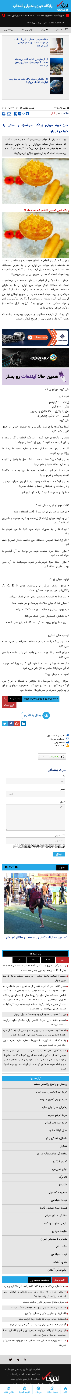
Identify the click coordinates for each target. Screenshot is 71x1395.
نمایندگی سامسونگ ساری (52, 1153)
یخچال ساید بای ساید (54, 1107)
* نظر (62, 802)
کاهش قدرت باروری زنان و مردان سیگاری (45, 1313)
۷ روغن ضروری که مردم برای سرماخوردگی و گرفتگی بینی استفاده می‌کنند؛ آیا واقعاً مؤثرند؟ (34, 1294)
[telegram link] (18, 1359)
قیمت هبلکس (59, 1200)
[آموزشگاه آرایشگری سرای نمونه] (35, 376)
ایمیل (62, 789)
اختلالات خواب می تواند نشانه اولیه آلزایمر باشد (42, 1319)
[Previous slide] (16, 867)
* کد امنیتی (59, 835)
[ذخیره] (15, 114)
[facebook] (11, 723)
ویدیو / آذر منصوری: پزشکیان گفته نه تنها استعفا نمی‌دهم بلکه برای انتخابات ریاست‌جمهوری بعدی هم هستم (34, 968)
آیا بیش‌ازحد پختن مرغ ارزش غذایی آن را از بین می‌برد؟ (38, 1325)
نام (64, 776)
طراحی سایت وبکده (55, 1223)
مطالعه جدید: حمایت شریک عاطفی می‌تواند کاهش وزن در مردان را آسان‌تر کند (30, 42)
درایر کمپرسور (59, 1169)
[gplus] (17, 723)
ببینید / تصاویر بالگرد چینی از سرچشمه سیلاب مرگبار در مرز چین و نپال (34, 978)
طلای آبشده (60, 1262)
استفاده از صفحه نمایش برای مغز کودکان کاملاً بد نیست (38, 1308)
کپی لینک (9, 705)
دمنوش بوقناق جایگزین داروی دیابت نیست (44, 1302)
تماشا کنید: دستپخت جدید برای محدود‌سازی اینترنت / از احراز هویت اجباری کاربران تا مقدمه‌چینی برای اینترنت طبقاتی (34, 1032)
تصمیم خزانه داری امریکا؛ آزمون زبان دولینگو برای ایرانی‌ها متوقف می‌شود (34, 1022)
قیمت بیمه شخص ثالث (53, 1208)
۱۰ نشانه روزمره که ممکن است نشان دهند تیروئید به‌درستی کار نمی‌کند (34, 1343)
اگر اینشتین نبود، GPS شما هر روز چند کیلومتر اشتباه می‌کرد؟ (28, 80)
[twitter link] (11, 1359)
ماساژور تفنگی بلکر (56, 1138)
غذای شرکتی (60, 1161)
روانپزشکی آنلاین (57, 1270)
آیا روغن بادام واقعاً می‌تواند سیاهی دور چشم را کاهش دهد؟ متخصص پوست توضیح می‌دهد (34, 1332)
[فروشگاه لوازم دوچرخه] (35, 357)
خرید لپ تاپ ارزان (56, 1122)
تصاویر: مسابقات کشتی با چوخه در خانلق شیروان (36, 937)
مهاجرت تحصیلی (57, 1192)
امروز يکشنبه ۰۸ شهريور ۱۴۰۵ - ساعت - (43, 15)
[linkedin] (23, 723)
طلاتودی (62, 1184)
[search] (4, 16)
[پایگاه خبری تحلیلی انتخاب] (62, 6)
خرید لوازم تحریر (57, 1115)
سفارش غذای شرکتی (55, 1215)
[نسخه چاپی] (3, 114)
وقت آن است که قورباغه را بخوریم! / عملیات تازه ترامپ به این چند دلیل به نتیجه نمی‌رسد (34, 1043)
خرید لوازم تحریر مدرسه (53, 1099)
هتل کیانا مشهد (58, 1130)
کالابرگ (63, 1177)
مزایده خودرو (59, 1231)
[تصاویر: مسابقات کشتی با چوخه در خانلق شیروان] (35, 903)
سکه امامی (61, 1246)
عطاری (63, 1146)
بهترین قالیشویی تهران (54, 1239)
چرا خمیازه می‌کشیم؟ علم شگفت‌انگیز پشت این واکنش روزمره (35, 1286)
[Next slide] (6, 867)
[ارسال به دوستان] (9, 114)
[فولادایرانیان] (35, 337)
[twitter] (5, 723)
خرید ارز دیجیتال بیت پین (51, 1091)
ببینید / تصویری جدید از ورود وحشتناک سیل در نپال (40, 1014)
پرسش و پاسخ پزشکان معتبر (50, 1084)
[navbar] (67, 15)
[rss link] (24, 1359)
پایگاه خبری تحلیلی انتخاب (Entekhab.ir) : (46, 210)
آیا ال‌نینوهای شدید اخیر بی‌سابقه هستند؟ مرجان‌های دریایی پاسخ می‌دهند (31, 62)
